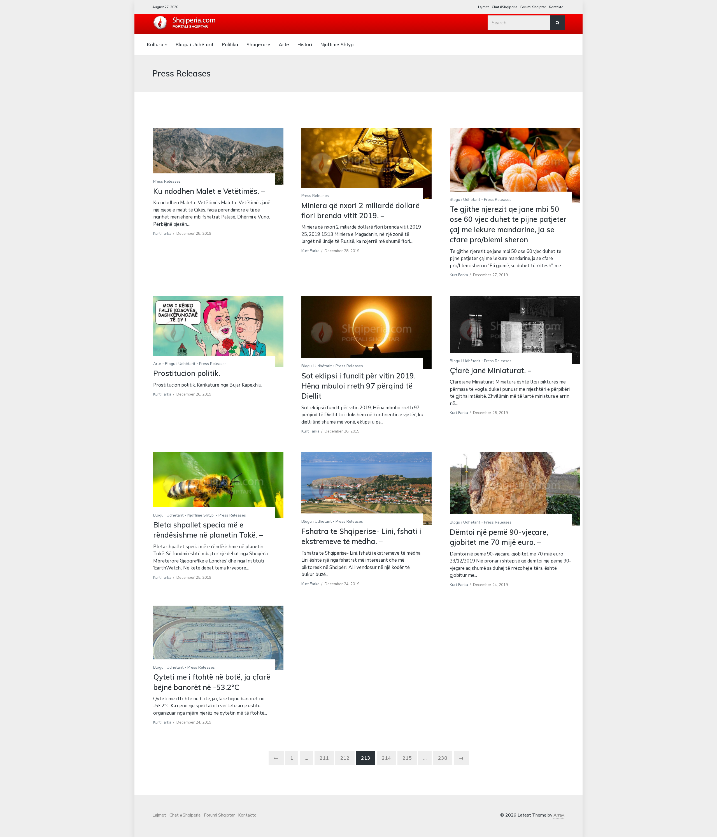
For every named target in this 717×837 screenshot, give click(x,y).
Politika (230, 44)
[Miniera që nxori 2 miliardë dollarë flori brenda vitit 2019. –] (366, 163)
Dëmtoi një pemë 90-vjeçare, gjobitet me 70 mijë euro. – (499, 537)
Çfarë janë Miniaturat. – (490, 370)
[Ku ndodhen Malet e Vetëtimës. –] (218, 156)
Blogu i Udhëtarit (194, 44)
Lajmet (483, 7)
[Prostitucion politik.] (218, 331)
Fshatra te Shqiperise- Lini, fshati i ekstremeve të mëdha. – (361, 536)
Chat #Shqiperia (504, 7)
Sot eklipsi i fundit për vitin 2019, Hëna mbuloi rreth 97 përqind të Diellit (358, 386)
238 (442, 758)
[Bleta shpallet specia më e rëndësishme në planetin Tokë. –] (218, 485)
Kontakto (556, 7)
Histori (304, 44)
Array (558, 815)
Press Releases (167, 181)
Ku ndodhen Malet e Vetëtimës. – (209, 191)
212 (345, 758)
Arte (284, 44)
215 (407, 758)
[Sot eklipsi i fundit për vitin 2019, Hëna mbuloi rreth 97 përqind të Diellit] (366, 332)
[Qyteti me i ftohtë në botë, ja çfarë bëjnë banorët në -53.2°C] (218, 638)
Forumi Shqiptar (533, 7)
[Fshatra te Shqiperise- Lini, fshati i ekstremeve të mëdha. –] (366, 488)
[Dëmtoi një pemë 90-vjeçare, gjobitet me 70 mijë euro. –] (515, 489)
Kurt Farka (162, 233)
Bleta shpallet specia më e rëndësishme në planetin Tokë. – (208, 530)
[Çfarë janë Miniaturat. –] (515, 330)
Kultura (155, 44)
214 (386, 758)
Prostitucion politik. (186, 373)
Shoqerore (258, 44)
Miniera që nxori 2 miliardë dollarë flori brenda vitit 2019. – (360, 210)
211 (324, 758)
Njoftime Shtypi (337, 44)
